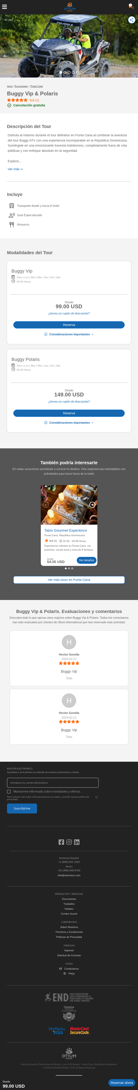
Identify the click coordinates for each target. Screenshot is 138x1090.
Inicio (10, 86)
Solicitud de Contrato (69, 955)
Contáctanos (71, 968)
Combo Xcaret (69, 913)
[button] (60, 72)
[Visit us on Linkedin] (77, 843)
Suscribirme (22, 808)
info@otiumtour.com (69, 875)
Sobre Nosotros (69, 927)
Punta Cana (36, 86)
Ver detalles (86, 560)
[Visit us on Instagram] (70, 843)
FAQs (71, 973)
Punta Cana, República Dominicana (64, 535)
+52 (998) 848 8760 (69, 868)
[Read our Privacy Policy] (96, 797)
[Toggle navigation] (6, 6)
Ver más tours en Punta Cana (69, 580)
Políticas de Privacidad (69, 936)
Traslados (69, 903)
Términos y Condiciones (69, 931)
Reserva (69, 325)
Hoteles (69, 908)
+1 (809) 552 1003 (69, 860)
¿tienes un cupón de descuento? (69, 313)
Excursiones (21, 86)
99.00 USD (14, 1086)
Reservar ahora (122, 1083)
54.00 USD (56, 562)
